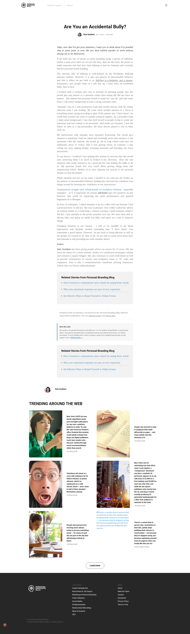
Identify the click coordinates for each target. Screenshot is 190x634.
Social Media (77, 601)
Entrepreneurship (78, 605)
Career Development (80, 588)
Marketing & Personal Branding (84, 595)
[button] (95, 565)
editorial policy (94, 315)
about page (110, 315)
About (70, 5)
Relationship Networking (81, 608)
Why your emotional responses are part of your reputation (92, 289)
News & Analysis (78, 611)
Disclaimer (122, 598)
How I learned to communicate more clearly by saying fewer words (96, 282)
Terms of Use (123, 605)
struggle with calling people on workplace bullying (96, 189)
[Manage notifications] (5, 625)
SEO (74, 614)
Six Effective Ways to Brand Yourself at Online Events (90, 295)
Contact (121, 595)
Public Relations (78, 598)
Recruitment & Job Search (82, 591)
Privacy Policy (123, 601)
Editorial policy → (77, 337)
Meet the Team (123, 591)
